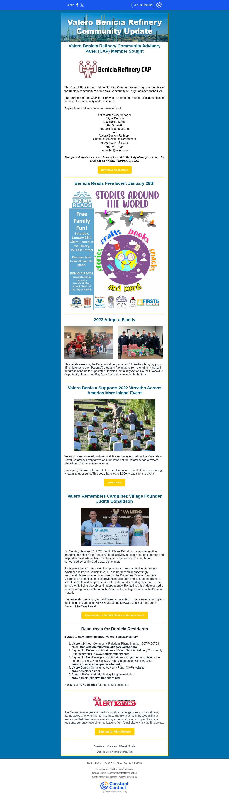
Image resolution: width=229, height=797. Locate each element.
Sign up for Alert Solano (114, 731)
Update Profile (99, 773)
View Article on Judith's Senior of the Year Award (114, 615)
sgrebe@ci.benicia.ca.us (114, 128)
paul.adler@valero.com (114, 150)
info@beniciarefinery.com (112, 777)
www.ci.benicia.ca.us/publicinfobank (96, 664)
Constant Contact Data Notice (122, 773)
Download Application (114, 169)
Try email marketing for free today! (115, 792)
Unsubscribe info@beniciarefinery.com (114, 769)
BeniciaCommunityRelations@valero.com (108, 646)
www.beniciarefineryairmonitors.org (96, 677)
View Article (115, 482)
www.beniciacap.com (86, 671)
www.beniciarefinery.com (112, 653)
